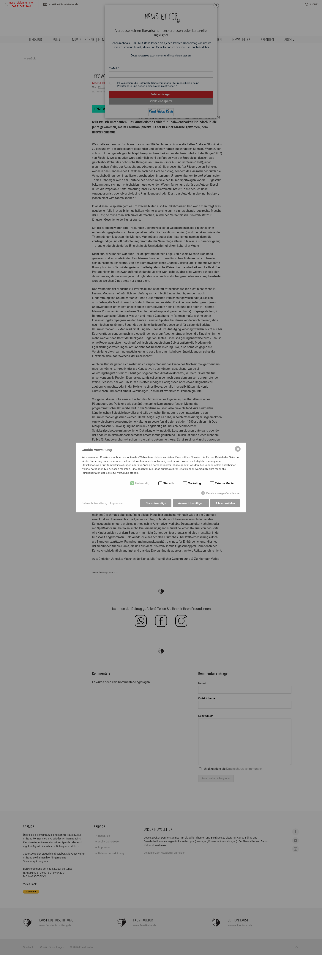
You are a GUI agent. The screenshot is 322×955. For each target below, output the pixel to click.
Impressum (116, 503)
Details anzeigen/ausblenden (223, 493)
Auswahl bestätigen (190, 503)
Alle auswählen (225, 503)
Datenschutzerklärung (95, 503)
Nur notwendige (156, 503)
